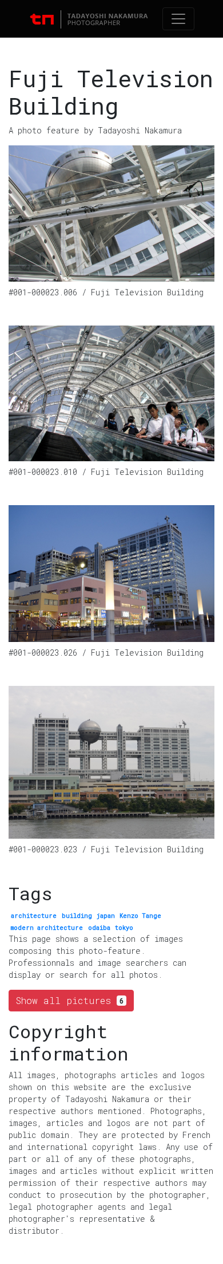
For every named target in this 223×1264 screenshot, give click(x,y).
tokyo (124, 928)
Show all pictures (70, 1000)
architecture (34, 916)
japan (106, 916)
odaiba (99, 928)
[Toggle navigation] (178, 18)
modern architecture (47, 928)
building (77, 916)
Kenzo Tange (140, 916)
